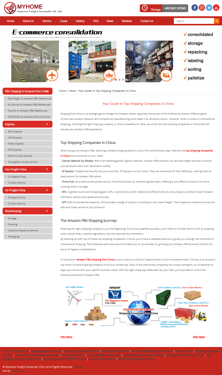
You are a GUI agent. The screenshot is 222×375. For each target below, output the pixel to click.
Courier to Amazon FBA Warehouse (26, 110)
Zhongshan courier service (21, 161)
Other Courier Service (18, 155)
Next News (199, 336)
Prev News (66, 336)
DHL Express (13, 131)
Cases (63, 21)
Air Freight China (27, 190)
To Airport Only (15, 197)
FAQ (95, 21)
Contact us (146, 21)
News (110, 21)
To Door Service (15, 182)
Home (10, 21)
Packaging (12, 236)
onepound (17, 370)
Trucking (11, 224)
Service (46, 21)
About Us (28, 21)
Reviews (127, 21)
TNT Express (13, 149)
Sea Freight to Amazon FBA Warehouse (28, 98)
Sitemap (78, 366)
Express (27, 124)
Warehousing (27, 211)
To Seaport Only (15, 176)
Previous (3, 54)
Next (218, 54)
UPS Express (13, 137)
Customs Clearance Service (21, 230)
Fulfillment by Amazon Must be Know (27, 116)
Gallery (80, 21)
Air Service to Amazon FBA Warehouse (28, 104)
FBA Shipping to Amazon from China (27, 91)
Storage (10, 218)
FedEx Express (14, 143)
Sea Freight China (27, 169)
